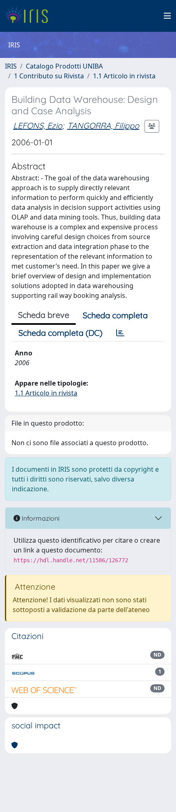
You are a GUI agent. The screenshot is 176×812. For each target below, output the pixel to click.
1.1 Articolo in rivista (124, 75)
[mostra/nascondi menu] (167, 16)
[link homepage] (29, 16)
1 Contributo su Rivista (49, 75)
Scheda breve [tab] (43, 315)
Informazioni (39, 518)
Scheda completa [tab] (115, 315)
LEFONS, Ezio (37, 125)
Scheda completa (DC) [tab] (60, 333)
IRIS (11, 66)
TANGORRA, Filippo (103, 125)
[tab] (120, 333)
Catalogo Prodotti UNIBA (64, 66)
